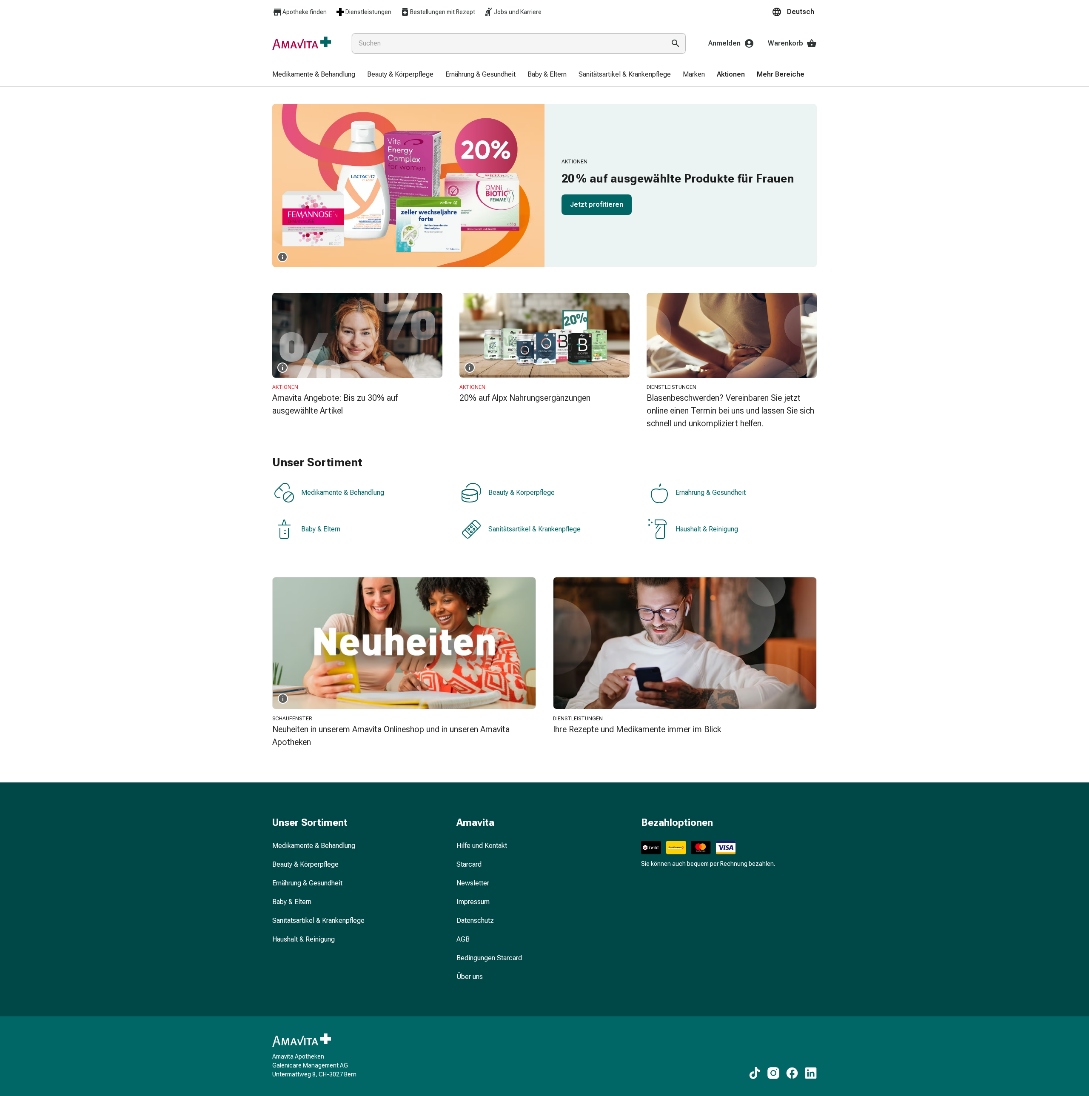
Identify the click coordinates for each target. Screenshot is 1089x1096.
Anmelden (724, 43)
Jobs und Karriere (518, 12)
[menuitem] (313, 75)
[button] (794, 12)
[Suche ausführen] (675, 43)
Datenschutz (475, 920)
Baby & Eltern (320, 529)
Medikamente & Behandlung (342, 492)
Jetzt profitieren (596, 204)
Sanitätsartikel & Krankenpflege (534, 529)
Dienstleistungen (368, 12)
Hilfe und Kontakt (481, 846)
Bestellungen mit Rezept (442, 12)
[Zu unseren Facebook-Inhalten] (792, 1073)
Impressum (473, 902)
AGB (463, 939)
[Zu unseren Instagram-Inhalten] (773, 1073)
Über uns (469, 977)
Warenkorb (785, 43)
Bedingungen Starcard (489, 958)
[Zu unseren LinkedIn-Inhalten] (811, 1073)
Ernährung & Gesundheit (711, 492)
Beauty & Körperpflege (521, 492)
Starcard (469, 864)
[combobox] (507, 43)
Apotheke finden (304, 12)
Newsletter (472, 883)
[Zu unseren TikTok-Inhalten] (755, 1073)
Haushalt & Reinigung (707, 529)
